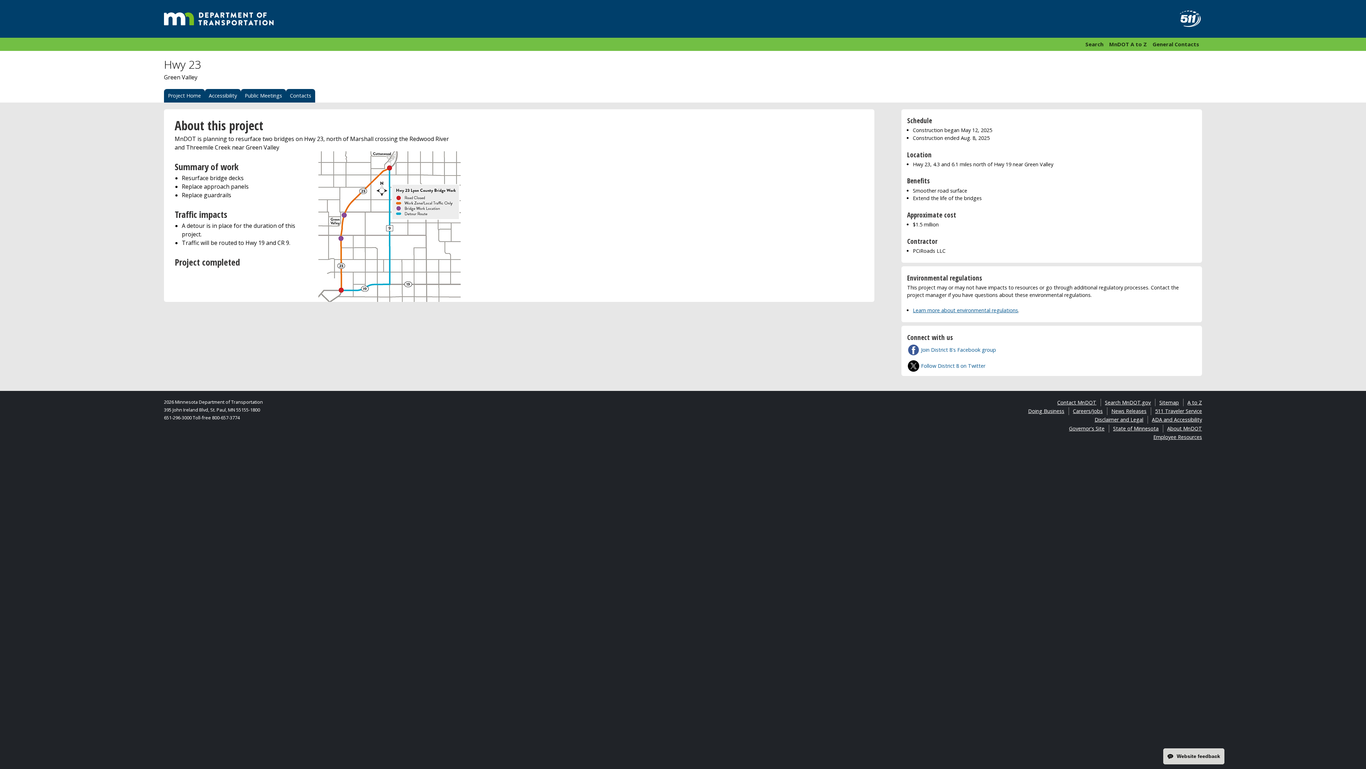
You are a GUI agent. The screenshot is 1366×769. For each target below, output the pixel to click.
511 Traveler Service (1178, 411)
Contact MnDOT (1076, 402)
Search (1094, 44)
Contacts (300, 95)
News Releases (1129, 411)
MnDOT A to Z (1128, 44)
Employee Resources (1177, 437)
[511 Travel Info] (1186, 19)
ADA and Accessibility (1177, 419)
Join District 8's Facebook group (958, 349)
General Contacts (1176, 44)
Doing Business (1046, 411)
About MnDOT (1184, 428)
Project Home (184, 95)
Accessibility (223, 95)
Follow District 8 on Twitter (953, 365)
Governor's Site (1087, 428)
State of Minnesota (1136, 428)
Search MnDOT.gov (1128, 402)
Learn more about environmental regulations (965, 310)
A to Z (1194, 402)
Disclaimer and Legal (1119, 419)
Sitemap (1169, 402)
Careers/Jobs (1088, 411)
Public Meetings (263, 95)
